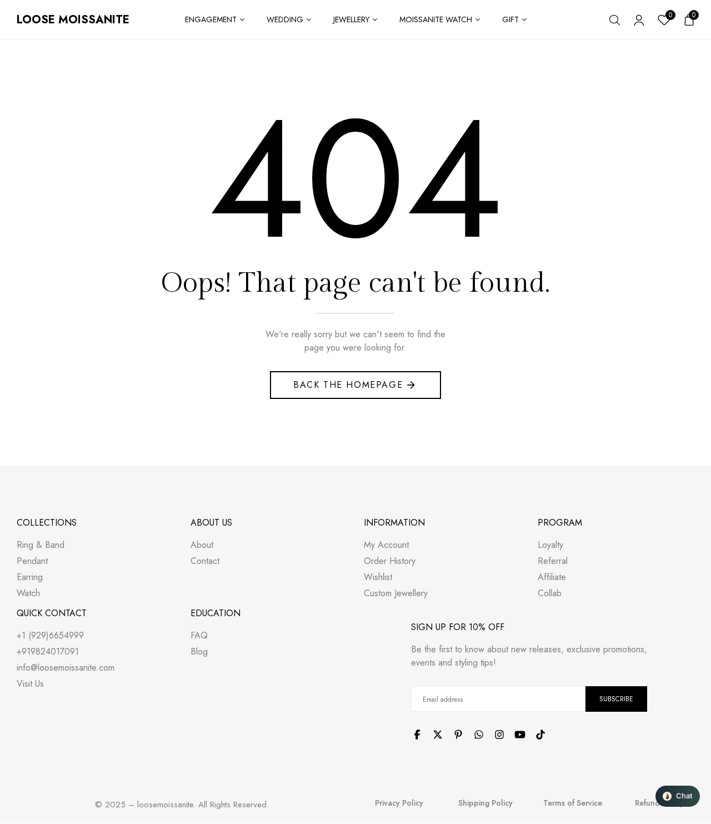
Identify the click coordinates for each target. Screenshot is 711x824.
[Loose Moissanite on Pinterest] (458, 734)
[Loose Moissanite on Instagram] (499, 734)
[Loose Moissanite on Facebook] (417, 734)
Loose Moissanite (73, 20)
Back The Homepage (348, 384)
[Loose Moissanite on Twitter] (438, 734)
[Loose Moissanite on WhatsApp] (479, 734)
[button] (677, 796)
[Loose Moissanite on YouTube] (520, 734)
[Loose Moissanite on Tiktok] (540, 734)
